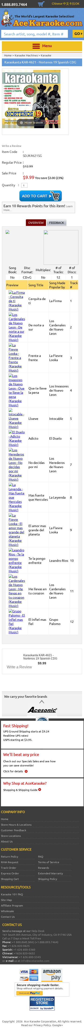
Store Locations (11, 836)
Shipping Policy (47, 879)
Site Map (6, 900)
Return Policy (9, 856)
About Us (7, 841)
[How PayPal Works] (42, 995)
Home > (9, 55)
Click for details (13, 771)
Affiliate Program (12, 905)
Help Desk (38, 931)
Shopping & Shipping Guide (20, 790)
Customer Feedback (13, 830)
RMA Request (9, 862)
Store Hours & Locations (16, 824)
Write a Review (11, 146)
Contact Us (8, 916)
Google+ (57, 1025)
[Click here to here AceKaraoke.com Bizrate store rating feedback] (42, 1009)
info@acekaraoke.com (35, 960)
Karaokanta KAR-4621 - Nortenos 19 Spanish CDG (40, 657)
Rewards (43, 867)
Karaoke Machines (26, 55)
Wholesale (7, 911)
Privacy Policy (42, 1025)
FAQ (40, 856)
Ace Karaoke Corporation (40, 1021)
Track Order (8, 867)
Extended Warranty (50, 873)
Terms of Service (48, 862)
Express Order (10, 873)
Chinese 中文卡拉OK (65, 3)
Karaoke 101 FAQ (12, 894)
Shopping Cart (41, 3)
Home (4, 819)
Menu (47, 45)
